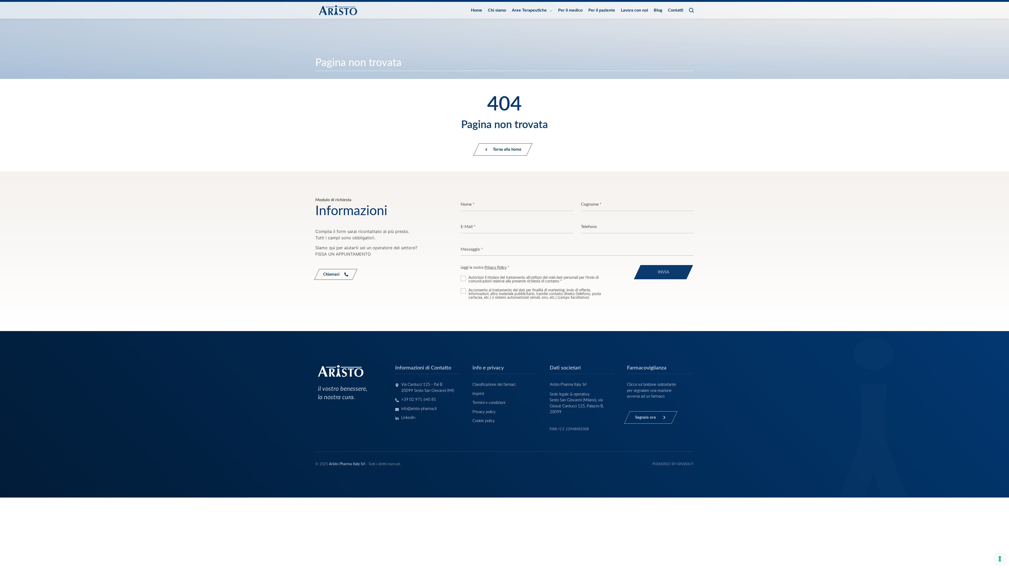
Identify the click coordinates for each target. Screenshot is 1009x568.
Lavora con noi (634, 10)
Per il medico (570, 10)
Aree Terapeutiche (529, 10)
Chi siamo (497, 10)
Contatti (675, 10)
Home (476, 10)
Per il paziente (601, 10)
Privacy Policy (496, 268)
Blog (658, 10)
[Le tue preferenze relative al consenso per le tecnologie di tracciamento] (1000, 559)
